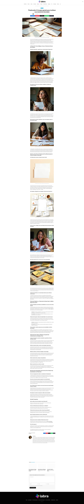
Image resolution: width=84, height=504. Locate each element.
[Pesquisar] (82, 1)
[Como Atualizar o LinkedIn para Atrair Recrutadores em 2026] (42, 466)
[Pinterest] (23, 46)
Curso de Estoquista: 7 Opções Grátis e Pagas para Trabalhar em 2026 (32, 470)
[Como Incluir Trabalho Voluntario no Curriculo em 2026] (51, 466)
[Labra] (42, 1)
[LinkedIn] (23, 44)
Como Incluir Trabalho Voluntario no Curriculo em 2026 (50, 470)
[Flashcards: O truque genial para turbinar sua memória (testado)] (42, 27)
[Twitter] (23, 42)
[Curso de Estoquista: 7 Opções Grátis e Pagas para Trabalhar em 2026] (33, 466)
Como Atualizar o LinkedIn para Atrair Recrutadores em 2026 (42, 469)
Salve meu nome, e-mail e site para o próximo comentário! (36, 485)
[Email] (23, 47)
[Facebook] (23, 41)
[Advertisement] (42, 452)
